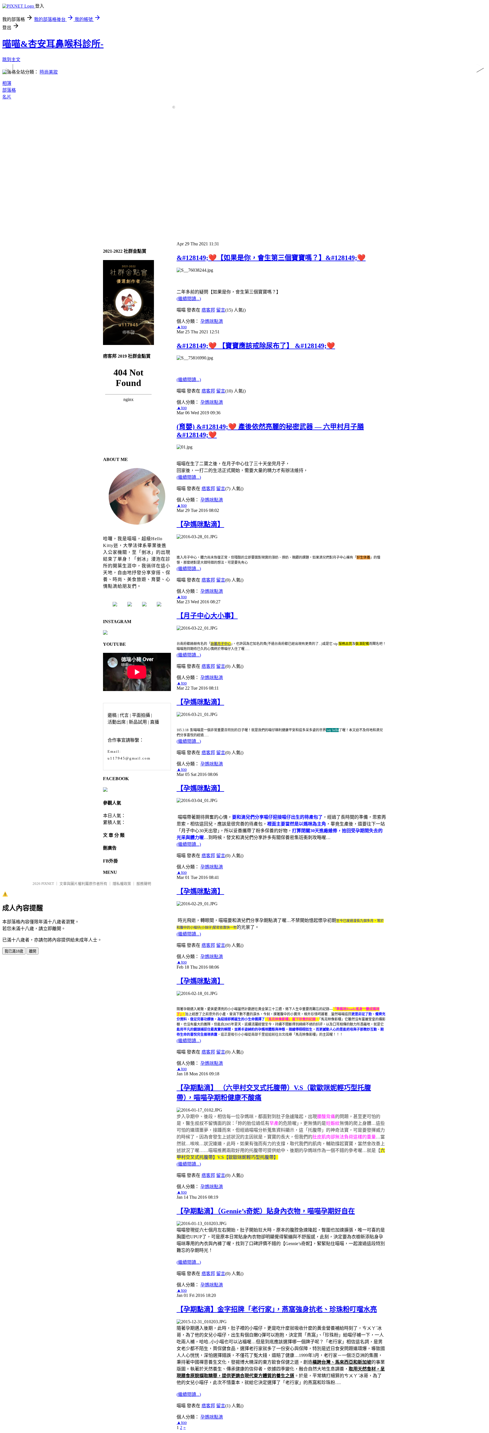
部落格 (9, 90)
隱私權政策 (122, 883)
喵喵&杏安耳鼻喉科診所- (53, 44)
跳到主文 (11, 59)
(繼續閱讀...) (189, 298)
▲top (182, 326)
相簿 (6, 83)
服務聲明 (143, 883)
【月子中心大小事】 (207, 615)
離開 (32, 951)
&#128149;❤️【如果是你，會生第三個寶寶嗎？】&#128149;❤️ (271, 257)
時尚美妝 (49, 72)
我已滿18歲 (14, 951)
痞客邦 (208, 310)
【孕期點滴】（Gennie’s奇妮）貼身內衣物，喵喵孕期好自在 (266, 1211)
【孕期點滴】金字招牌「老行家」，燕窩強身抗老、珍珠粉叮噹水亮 (277, 1309)
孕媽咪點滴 (211, 321)
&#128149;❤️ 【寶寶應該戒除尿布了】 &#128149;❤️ (256, 345)
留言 (220, 310)
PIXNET (47, 883)
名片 (6, 97)
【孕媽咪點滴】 (200, 524)
